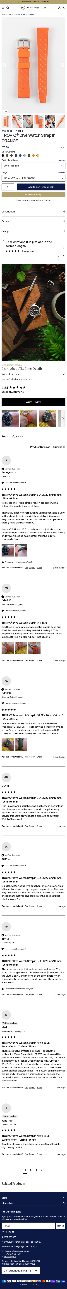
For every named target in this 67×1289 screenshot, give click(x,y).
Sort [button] (4, 436)
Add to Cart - (41, 186)
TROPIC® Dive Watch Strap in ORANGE (21, 14)
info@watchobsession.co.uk (16, 1251)
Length (33, 172)
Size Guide (61, 160)
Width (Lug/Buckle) (33, 160)
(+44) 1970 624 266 (13, 1253)
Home (3, 14)
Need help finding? (33, 194)
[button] (6, 121)
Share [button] (39, 567)
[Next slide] (62, 65)
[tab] (40, 447)
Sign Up (60, 1225)
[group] (33, 387)
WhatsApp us (10, 1256)
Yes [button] (26, 567)
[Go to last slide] (5, 65)
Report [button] (32, 567)
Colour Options (8, 151)
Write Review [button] (33, 402)
